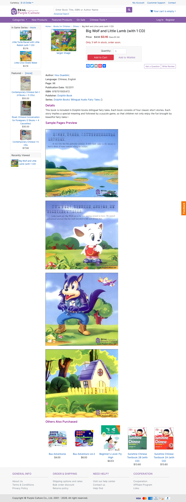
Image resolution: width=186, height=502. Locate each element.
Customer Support (156, 2)
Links (136, 488)
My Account (138, 2)
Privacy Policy (20, 488)
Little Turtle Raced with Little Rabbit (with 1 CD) (25, 44)
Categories (18, 19)
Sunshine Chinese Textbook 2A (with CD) (164, 457)
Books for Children (61, 26)
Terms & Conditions (23, 484)
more (33, 27)
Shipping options (62, 481)
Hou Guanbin (62, 75)
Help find (98, 488)
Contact (172, 2)
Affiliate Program (142, 484)
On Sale (81, 19)
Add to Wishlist (127, 57)
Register (170, 19)
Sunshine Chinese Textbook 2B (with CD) (137, 457)
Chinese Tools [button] (97, 19)
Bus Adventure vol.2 (84, 453)
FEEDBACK (183, 208)
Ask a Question (152, 66)
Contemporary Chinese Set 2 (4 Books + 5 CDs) (26, 94)
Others (76, 26)
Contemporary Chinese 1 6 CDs (26, 143)
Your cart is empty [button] (163, 11)
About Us (17, 481)
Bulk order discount (63, 484)
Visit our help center (104, 481)
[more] (28, 73)
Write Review (168, 66)
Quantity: (106, 50)
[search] (129, 9)
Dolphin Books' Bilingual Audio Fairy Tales (77, 99)
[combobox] (90, 9)
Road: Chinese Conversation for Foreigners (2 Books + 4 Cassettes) (26, 120)
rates (79, 481)
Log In (160, 19)
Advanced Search (61, 14)
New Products (39, 19)
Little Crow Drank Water (25, 62)
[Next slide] (171, 445)
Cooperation (140, 481)
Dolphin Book (64, 95)
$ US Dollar (26, 2)
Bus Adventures (57, 453)
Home (48, 26)
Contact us (99, 484)
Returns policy (60, 488)
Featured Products (62, 19)
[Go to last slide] (50, 445)
